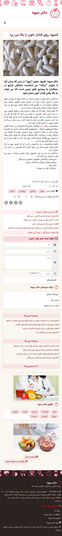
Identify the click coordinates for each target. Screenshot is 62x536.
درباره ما (57, 510)
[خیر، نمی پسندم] (19, 197)
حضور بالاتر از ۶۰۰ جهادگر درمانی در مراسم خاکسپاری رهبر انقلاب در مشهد (32, 320)
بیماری (32, 191)
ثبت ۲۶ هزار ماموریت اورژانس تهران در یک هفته (40, 220)
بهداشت (45, 411)
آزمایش (44, 416)
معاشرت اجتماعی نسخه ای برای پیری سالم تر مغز (40, 350)
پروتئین (22, 191)
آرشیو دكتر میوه (54, 518)
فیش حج (55, 300)
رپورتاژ (54, 416)
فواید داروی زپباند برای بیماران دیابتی (44, 224)
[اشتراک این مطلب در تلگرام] (21, 202)
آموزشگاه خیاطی (52, 294)
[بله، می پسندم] (31, 197)
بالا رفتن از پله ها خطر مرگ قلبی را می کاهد (42, 216)
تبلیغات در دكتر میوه (52, 514)
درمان (10, 147)
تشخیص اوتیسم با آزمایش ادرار (47, 332)
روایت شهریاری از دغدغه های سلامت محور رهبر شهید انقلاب (37, 324)
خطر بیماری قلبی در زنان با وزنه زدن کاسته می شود (40, 328)
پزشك (25, 411)
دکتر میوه (40, 13)
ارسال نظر (50, 280)
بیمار (42, 191)
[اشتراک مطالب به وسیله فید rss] (6, 202)
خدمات (34, 416)
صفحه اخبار (30, 457)
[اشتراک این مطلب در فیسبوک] (16, 202)
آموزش (15, 411)
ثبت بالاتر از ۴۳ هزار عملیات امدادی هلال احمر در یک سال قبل (36, 346)
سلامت (45, 126)
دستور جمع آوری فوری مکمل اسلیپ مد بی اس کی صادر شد (37, 354)
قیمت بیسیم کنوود (51, 305)
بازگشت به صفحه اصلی (15, 461)
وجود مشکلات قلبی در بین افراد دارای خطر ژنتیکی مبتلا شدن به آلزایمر (32, 228)
